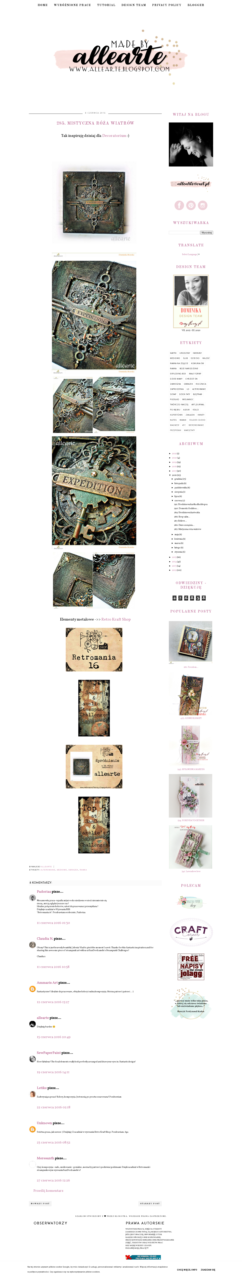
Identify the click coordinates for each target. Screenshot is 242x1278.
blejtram (197, 394)
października (181, 487)
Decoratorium (114, 136)
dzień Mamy (176, 379)
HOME (43, 5)
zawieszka (175, 384)
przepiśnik (175, 430)
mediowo (62, 870)
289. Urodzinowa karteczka (187, 512)
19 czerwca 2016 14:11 (53, 1072)
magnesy (174, 425)
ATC (184, 425)
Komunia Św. (197, 363)
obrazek (73, 870)
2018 (174, 466)
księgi (196, 409)
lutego (178, 547)
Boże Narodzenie (189, 368)
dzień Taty (184, 394)
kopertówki (176, 415)
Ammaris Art (47, 982)
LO (188, 389)
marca (178, 543)
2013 (174, 566)
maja (177, 534)
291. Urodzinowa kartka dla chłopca (190, 504)
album (186, 409)
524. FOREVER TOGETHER (191, 820)
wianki (183, 420)
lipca (177, 496)
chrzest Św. (191, 379)
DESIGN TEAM (134, 5)
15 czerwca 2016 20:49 (54, 1037)
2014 (174, 561)
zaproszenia (177, 389)
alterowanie (48, 870)
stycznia (179, 552)
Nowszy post (40, 1204)
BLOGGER (196, 5)
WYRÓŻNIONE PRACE (72, 5)
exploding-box (178, 373)
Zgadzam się (208, 1270)
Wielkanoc (188, 399)
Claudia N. (45, 938)
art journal (198, 404)
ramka (83, 870)
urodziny (184, 353)
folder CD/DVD (197, 420)
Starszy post (150, 1204)
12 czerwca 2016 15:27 (53, 1002)
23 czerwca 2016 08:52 (53, 1142)
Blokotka (121, 1216)
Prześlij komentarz (48, 1190)
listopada (179, 483)
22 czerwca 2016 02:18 (53, 1107)
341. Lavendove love (191, 871)
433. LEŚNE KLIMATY (191, 718)
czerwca (178, 500)
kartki (173, 353)
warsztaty (189, 430)
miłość (206, 358)
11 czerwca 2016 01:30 (53, 923)
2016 (174, 475)
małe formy (195, 373)
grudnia (178, 479)
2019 (174, 462)
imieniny (197, 353)
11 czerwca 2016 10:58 (53, 967)
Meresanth (45, 1158)
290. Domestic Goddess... (186, 508)
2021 (174, 453)
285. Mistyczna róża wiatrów (187, 529)
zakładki (190, 415)
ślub (185, 358)
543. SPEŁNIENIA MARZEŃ (191, 769)
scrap (173, 394)
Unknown (44, 1123)
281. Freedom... (191, 667)
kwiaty (201, 415)
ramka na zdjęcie (179, 363)
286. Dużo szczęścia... (184, 525)
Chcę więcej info (187, 1270)
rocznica (201, 384)
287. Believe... (180, 521)
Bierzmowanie (196, 425)
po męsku (175, 409)
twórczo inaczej (179, 404)
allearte (43, 1017)
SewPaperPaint (49, 1052)
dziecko (195, 358)
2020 (174, 458)
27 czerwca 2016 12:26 (53, 1180)
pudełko (174, 399)
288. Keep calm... (182, 516)
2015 (174, 557)
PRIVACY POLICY (167, 5)
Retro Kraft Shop (116, 619)
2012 (174, 570)
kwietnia (179, 539)
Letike (42, 1088)
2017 (174, 471)
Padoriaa (44, 891)
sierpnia (179, 492)
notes (173, 420)
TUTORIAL (106, 5)
